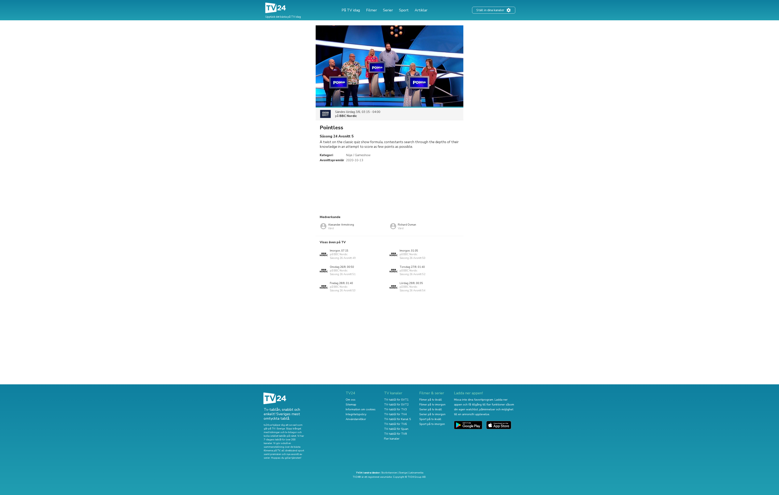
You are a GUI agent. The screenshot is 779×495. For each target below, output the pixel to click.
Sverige (403, 472)
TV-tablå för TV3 (395, 409)
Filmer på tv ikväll (430, 400)
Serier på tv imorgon (432, 414)
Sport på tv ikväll (430, 419)
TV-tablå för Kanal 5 (397, 419)
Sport (404, 10)
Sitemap (351, 404)
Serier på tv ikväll (430, 409)
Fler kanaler (391, 439)
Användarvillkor (356, 419)
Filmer (371, 10)
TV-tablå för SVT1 (396, 400)
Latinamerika (416, 472)
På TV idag (351, 10)
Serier (388, 10)
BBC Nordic (348, 116)
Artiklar (421, 10)
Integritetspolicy (356, 414)
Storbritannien (389, 472)
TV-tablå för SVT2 (396, 404)
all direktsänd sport (292, 450)
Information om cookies (361, 409)
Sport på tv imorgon (432, 424)
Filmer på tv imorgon (432, 404)
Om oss (350, 400)
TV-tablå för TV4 (395, 414)
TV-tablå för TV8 (395, 434)
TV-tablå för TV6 (395, 424)
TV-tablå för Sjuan (396, 429)
